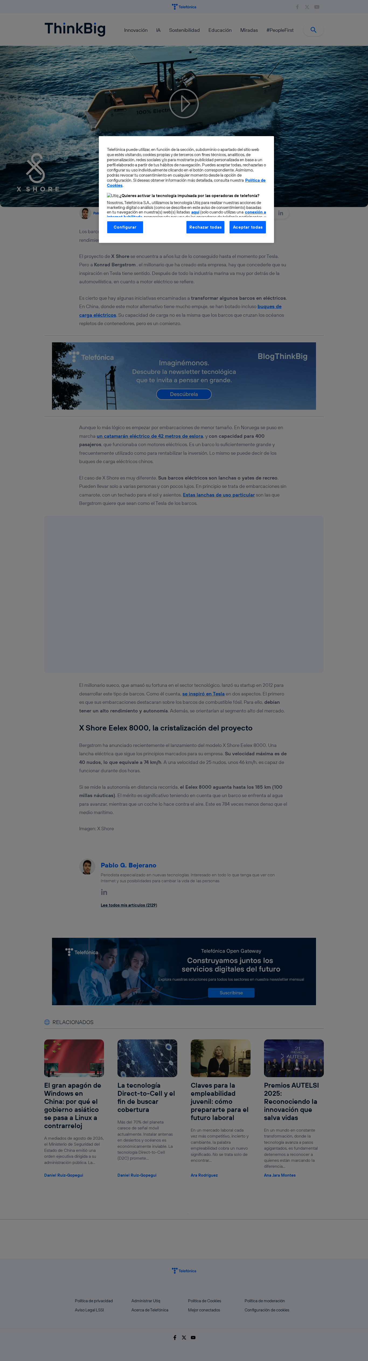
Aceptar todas (248, 227)
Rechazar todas (205, 227)
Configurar (125, 227)
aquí (195, 212)
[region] (186, 189)
